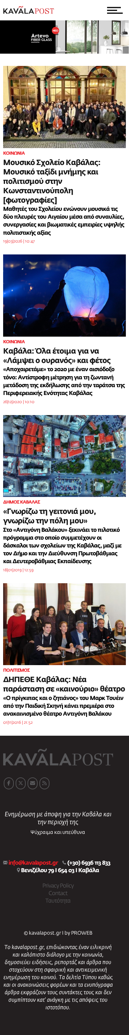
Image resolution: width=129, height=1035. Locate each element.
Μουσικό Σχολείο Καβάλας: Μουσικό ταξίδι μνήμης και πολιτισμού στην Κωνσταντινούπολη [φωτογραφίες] (52, 181)
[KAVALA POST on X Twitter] (21, 783)
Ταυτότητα (57, 901)
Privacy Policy (58, 886)
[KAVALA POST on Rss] (44, 783)
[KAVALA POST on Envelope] (33, 783)
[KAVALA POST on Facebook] (9, 783)
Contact (58, 893)
